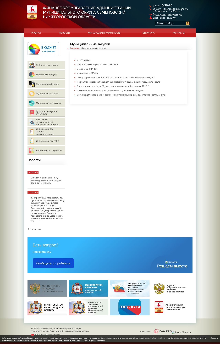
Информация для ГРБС (47, 140)
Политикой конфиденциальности (47, 341)
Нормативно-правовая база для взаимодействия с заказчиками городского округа (118, 81)
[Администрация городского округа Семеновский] (171, 316)
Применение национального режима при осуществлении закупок (110, 90)
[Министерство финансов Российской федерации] (47, 295)
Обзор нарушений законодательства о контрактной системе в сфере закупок (116, 77)
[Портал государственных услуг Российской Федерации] (130, 316)
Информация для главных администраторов (45, 131)
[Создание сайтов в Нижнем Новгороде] (163, 331)
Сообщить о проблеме (53, 263)
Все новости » (34, 229)
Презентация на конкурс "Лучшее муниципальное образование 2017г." (113, 86)
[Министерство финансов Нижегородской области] (88, 295)
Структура (148, 32)
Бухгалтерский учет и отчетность (47, 112)
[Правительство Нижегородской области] (47, 316)
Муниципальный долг (47, 93)
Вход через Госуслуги (164, 17)
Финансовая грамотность (104, 32)
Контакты (179, 32)
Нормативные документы (49, 150)
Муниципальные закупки (49, 103)
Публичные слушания (47, 65)
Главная (36, 32)
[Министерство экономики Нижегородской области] (88, 316)
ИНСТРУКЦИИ (84, 60)
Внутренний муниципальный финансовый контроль (47, 122)
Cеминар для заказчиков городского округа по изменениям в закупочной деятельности (121, 94)
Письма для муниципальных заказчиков (97, 64)
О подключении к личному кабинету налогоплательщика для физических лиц (46, 180)
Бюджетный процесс (46, 74)
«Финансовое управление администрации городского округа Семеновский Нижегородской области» (60, 329)
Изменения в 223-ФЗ (87, 73)
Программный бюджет (47, 84)
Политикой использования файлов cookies (85, 341)
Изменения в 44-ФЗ (87, 68)
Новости (64, 32)
